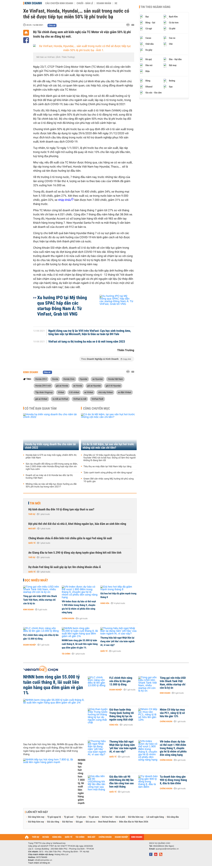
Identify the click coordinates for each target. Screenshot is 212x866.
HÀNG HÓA (57, 837)
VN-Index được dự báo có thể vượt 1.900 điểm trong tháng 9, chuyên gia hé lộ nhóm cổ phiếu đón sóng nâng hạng (79, 607)
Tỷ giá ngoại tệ (54, 817)
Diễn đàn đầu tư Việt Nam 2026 (133, 822)
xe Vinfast (88, 392)
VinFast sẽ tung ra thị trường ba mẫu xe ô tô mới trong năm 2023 (86, 341)
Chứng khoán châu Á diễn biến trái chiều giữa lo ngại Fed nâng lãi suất (70, 538)
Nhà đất (32, 528)
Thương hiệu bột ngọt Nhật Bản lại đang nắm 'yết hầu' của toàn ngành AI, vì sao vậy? (117, 641)
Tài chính (66, 654)
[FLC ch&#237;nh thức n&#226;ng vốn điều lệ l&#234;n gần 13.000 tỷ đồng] (41, 629)
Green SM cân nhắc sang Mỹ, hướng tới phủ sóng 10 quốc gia (108, 480)
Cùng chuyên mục (96, 408)
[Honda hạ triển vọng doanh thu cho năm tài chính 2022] (51, 431)
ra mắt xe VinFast (60, 398)
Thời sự (31, 514)
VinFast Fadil (97, 398)
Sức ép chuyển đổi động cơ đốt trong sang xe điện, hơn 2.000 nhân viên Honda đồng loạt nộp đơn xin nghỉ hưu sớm (52, 466)
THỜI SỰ (35, 837)
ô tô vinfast (74, 392)
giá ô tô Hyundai (113, 385)
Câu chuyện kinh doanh (59, 3)
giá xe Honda (62, 385)
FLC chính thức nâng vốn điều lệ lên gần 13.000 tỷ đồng (41, 637)
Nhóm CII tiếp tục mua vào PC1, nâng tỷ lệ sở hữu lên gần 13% (172, 713)
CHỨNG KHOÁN (105, 837)
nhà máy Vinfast (105, 392)
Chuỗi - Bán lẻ (85, 3)
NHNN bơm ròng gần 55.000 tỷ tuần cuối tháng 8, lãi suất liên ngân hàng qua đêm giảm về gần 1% (80, 644)
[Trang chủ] (26, 33)
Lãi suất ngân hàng (155, 817)
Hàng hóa (104, 603)
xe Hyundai (97, 378)
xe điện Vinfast (124, 392)
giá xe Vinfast (41, 398)
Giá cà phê (120, 817)
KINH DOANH (136, 837)
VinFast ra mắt (79, 398)
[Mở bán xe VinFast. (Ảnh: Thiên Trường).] (83, 48)
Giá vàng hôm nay (36, 817)
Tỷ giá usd (68, 817)
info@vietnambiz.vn (43, 860)
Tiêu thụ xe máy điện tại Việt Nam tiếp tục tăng (107, 466)
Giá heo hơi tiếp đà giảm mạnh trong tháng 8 (118, 595)
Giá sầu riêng (53, 822)
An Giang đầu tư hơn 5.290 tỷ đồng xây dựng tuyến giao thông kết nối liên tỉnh (74, 552)
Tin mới (35, 503)
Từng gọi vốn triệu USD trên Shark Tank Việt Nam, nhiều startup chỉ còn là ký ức (40, 600)
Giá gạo (79, 822)
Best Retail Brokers (107, 822)
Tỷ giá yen (81, 817)
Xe (116, 3)
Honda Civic (68, 378)
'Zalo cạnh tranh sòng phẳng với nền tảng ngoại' (107, 472)
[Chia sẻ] (26, 40)
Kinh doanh (33, 3)
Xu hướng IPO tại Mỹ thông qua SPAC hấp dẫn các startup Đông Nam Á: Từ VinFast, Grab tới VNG (62, 306)
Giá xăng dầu (173, 817)
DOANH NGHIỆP (121, 837)
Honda (55, 378)
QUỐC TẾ (68, 837)
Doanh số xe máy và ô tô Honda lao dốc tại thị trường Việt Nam (49, 476)
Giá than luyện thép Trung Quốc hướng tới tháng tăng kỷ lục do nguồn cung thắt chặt (121, 714)
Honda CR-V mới (43, 385)
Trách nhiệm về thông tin (39, 863)
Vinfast (61, 392)
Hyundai (83, 378)
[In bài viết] (128, 24)
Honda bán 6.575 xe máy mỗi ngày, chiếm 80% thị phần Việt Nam (51, 456)
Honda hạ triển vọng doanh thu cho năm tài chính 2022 (50, 446)
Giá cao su (90, 822)
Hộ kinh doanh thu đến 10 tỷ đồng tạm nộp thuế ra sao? (61, 509)
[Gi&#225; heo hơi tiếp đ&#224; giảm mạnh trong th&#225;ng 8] (118, 588)
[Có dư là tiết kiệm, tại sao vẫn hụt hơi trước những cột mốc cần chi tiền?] (109, 431)
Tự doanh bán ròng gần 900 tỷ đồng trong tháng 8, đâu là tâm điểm (173, 780)
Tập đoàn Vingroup (44, 392)
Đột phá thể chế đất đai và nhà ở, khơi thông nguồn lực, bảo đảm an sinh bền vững (77, 524)
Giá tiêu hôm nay (135, 817)
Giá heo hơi (107, 817)
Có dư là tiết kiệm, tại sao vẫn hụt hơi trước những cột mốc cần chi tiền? (108, 446)
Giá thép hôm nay (36, 822)
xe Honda (77, 385)
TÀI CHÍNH (80, 837)
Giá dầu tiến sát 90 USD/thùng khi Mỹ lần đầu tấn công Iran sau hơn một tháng (121, 781)
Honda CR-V (41, 378)
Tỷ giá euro (94, 817)
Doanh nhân (104, 3)
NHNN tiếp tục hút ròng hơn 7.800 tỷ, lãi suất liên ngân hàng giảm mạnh (81, 781)
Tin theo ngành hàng (155, 7)
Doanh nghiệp (29, 645)
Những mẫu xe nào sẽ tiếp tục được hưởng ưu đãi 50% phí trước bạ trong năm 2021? (51, 485)
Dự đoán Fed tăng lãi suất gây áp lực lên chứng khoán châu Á (64, 567)
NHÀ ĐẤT (91, 837)
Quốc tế (31, 543)
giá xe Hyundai (94, 385)
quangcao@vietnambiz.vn (167, 849)
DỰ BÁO (45, 837)
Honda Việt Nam (115, 378)
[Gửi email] (132, 25)
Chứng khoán (68, 618)
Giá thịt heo (67, 822)
